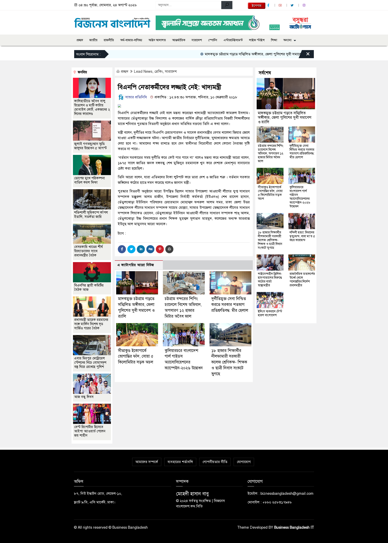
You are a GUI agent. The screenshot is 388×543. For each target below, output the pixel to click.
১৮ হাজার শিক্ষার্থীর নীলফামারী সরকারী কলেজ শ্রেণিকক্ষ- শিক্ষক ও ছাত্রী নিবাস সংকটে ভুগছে (229, 362)
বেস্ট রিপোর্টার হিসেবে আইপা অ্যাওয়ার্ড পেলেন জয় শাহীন (89, 431)
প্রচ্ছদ (80, 40)
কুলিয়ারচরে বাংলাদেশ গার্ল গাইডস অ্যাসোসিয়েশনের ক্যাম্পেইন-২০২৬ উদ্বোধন (300, 196)
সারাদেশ (197, 40)
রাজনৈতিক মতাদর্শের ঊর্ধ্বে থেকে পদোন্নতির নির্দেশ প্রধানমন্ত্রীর (302, 279)
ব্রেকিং (158, 71)
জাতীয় (93, 40)
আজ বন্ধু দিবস (84, 397)
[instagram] (304, 5)
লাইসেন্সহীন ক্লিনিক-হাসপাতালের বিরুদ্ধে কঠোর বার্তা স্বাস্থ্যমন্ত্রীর (270, 279)
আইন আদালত (157, 40)
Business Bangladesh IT (294, 527)
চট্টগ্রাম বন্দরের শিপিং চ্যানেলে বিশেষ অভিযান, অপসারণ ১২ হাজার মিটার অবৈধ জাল (270, 153)
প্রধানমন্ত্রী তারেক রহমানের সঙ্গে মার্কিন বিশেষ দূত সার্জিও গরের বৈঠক (91, 324)
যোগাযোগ (244, 462)
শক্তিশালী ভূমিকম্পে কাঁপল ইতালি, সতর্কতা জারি (91, 214)
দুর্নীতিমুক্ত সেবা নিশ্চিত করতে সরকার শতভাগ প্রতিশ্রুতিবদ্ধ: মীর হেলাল (229, 304)
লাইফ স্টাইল (257, 40)
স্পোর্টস (212, 40)
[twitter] (292, 5)
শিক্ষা (274, 40)
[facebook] (268, 5)
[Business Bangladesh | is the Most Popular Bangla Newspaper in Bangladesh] (112, 21)
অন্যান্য (287, 40)
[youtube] (280, 5)
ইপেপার (256, 6)
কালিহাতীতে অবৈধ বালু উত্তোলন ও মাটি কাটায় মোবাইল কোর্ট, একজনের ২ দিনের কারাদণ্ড (92, 107)
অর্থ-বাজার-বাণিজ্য (131, 40)
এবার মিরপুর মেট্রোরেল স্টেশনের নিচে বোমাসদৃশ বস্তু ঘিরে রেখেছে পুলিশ (90, 362)
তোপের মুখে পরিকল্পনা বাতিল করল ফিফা (89, 180)
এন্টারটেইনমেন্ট (233, 40)
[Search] (226, 5)
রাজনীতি (109, 40)
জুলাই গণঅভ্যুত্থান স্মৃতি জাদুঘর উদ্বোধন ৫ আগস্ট (90, 146)
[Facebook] (122, 249)
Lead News (143, 71)
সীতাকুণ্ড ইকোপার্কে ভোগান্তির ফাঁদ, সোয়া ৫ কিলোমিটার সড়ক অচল (135, 356)
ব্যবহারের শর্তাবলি (180, 462)
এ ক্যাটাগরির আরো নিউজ (135, 265)
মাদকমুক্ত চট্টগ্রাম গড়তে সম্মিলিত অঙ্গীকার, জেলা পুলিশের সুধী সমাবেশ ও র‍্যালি (247, 54)
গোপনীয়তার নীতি (214, 462)
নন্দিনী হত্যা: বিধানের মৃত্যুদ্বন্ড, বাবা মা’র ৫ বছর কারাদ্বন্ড (302, 236)
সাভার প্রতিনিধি (135, 97)
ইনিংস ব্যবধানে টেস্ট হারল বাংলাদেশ (270, 313)
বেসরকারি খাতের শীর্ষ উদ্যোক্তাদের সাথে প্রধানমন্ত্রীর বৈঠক (88, 251)
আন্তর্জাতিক (178, 40)
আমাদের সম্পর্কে (146, 462)
